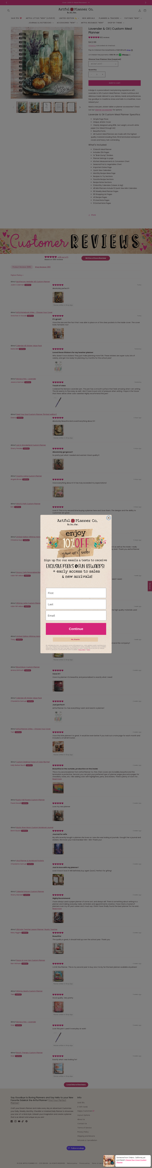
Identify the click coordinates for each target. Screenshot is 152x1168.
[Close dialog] (109, 518)
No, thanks (75, 639)
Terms (88, 649)
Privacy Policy (81, 649)
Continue (76, 629)
